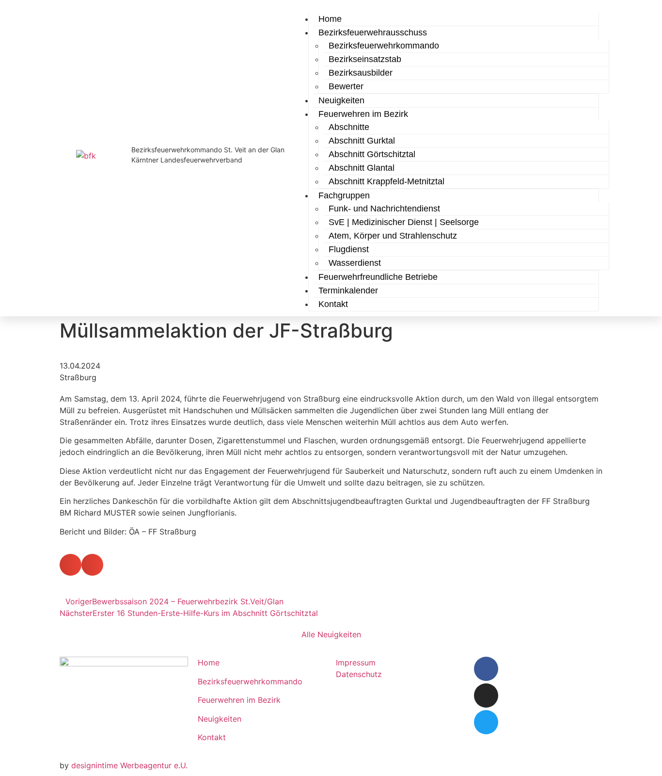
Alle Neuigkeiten (331, 634)
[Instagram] (486, 695)
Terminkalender (348, 290)
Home (209, 662)
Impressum (356, 662)
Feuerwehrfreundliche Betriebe (378, 277)
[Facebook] (486, 669)
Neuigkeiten (219, 719)
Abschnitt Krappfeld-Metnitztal (386, 181)
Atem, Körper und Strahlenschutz (393, 236)
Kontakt (333, 304)
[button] (70, 565)
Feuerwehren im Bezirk (239, 700)
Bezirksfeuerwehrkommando (250, 681)
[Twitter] (486, 722)
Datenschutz (359, 674)
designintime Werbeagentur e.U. (129, 765)
